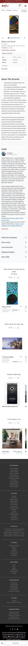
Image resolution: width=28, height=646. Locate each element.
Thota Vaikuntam (14, 517)
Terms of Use (14, 552)
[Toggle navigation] (25, 6)
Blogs (14, 548)
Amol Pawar (14, 497)
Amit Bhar (14, 496)
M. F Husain (15, 224)
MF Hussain (14, 509)
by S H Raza (4, 43)
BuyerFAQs (14, 550)
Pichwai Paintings (14, 481)
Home (3, 10)
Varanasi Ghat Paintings (14, 591)
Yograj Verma (14, 519)
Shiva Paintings (14, 589)
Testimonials (14, 570)
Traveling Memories (14, 617)
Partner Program (14, 571)
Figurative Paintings (14, 476)
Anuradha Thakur (14, 499)
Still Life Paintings (14, 486)
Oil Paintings (14, 480)
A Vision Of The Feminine (14, 615)
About (14, 565)
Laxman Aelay (14, 506)
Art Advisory (14, 547)
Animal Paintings (14, 470)
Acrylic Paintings (14, 468)
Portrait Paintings (14, 483)
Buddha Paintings (14, 471)
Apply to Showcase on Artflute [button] (14, 602)
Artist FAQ (14, 600)
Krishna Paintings (14, 587)
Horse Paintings (14, 586)
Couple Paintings (14, 475)
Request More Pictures (15, 37)
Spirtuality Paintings (14, 485)
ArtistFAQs (14, 555)
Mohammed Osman (14, 507)
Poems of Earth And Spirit (14, 618)
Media (14, 568)
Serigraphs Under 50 (14, 612)
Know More (4, 229)
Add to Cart (16, 643)
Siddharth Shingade (14, 514)
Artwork (9, 10)
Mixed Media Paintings (14, 478)
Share (24, 10)
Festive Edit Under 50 (14, 613)
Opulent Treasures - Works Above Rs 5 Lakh (14, 535)
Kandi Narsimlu (14, 504)
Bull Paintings (14, 582)
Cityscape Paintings (14, 473)
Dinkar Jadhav (14, 502)
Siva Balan (14, 516)
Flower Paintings (14, 584)
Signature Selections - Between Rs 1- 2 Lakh (14, 532)
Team (14, 566)
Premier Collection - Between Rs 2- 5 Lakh (14, 534)
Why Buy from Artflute (14, 545)
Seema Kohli (14, 512)
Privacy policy (14, 553)
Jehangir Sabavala (16, 225)
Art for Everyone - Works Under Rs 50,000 (14, 529)
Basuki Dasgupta (14, 501)
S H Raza (14, 511)
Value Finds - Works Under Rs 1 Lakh (14, 530)
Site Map (14, 573)
